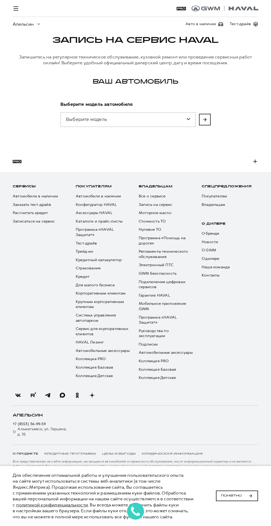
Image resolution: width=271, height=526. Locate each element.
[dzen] (92, 395)
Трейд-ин (84, 251)
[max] (62, 395)
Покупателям (93, 186)
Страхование (88, 268)
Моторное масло (155, 212)
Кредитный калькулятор (98, 259)
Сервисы (24, 186)
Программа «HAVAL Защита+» (95, 232)
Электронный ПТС (156, 264)
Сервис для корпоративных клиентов (102, 331)
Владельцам (155, 186)
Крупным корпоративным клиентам (100, 304)
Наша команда (216, 267)
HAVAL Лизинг (90, 342)
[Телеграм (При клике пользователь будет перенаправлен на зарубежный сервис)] (47, 395)
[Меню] (16, 8)
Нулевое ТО (150, 229)
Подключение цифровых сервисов (162, 284)
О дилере (214, 224)
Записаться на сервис (34, 221)
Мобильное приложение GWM (162, 306)
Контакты (211, 275)
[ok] (77, 395)
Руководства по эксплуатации (154, 333)
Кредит (82, 276)
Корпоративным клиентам (101, 293)
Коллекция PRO (91, 358)
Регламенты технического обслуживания (163, 254)
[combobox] (92, 116)
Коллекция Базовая (94, 367)
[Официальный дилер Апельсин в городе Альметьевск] (224, 8)
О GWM (209, 250)
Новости (210, 241)
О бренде (210, 233)
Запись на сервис (155, 204)
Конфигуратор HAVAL (96, 204)
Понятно (231, 496)
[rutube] (33, 395)
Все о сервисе (152, 196)
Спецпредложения (227, 186)
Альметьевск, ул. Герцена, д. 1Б (41, 432)
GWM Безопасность (158, 273)
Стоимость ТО (152, 221)
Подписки (148, 344)
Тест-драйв (86, 243)
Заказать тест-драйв (32, 204)
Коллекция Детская (94, 375)
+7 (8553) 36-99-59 (29, 424)
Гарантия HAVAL (154, 295)
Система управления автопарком (96, 318)
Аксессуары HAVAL (94, 212)
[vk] (18, 395)
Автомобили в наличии (35, 196)
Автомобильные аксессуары (103, 350)
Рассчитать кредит (30, 212)
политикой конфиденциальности (52, 505)
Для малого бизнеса (95, 285)
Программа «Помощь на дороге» (162, 240)
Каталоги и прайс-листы (99, 221)
